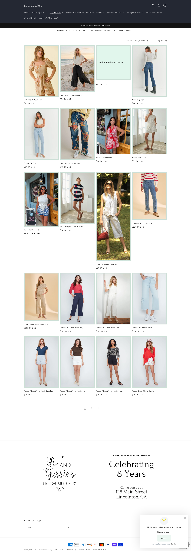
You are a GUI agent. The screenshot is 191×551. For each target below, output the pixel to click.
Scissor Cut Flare (30, 163)
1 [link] (84, 407)
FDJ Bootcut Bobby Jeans (142, 223)
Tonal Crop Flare (138, 100)
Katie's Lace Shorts (139, 158)
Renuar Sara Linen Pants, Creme (108, 328)
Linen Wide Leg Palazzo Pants (71, 95)
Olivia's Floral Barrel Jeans (70, 163)
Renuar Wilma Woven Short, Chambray (39, 391)
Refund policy (59, 549)
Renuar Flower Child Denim (142, 328)
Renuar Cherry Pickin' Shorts (143, 391)
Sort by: (129, 41)
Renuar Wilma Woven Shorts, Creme (73, 391)
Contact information (99, 549)
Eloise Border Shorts (31, 230)
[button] (39, 12)
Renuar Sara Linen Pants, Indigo (72, 328)
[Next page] (106, 408)
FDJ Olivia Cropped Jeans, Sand (36, 324)
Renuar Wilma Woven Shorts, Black (109, 391)
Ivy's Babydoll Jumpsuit (33, 100)
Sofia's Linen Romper (104, 158)
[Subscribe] (68, 528)
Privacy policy (71, 549)
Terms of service (84, 549)
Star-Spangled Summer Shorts (71, 227)
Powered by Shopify (45, 550)
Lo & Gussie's (33, 550)
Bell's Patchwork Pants (111, 62)
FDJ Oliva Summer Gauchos (106, 264)
